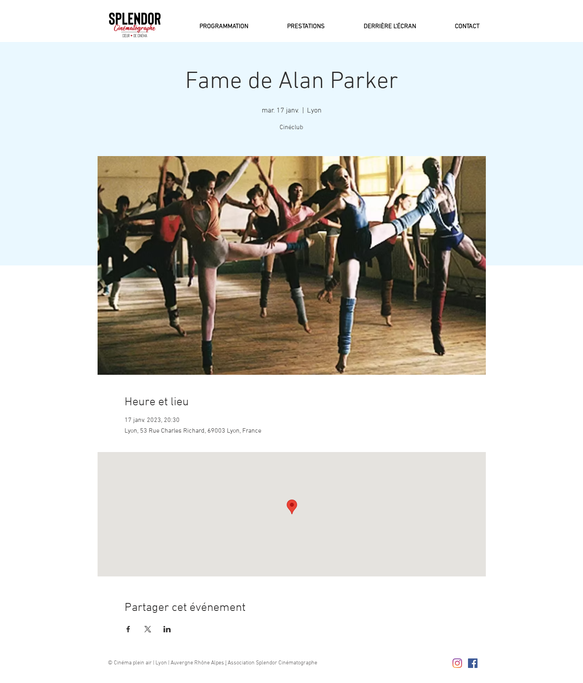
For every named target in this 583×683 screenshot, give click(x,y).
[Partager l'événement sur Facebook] (128, 629)
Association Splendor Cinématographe (271, 663)
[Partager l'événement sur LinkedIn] (167, 629)
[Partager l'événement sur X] (148, 629)
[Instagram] (457, 663)
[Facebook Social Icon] (473, 663)
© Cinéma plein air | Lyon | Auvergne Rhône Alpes (166, 663)
